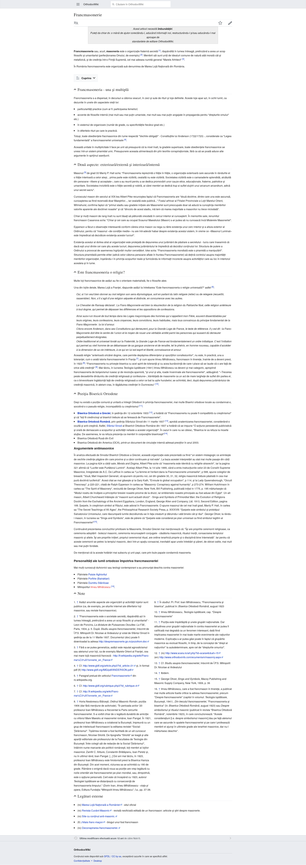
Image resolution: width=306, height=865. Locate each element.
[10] (156, 383)
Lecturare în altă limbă (76, 23)
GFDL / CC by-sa (112, 856)
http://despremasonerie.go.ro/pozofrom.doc (123, 641)
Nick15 (136, 838)
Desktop (98, 860)
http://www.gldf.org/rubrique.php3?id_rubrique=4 (110, 685)
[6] (213, 286)
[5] (85, 172)
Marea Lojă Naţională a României (101, 805)
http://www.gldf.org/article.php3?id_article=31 (108, 665)
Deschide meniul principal (78, 4)
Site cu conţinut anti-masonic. (98, 816)
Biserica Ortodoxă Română (93, 421)
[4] (125, 139)
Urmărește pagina (220, 23)
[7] (137, 358)
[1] (160, 50)
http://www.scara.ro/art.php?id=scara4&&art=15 (192, 653)
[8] (84, 362)
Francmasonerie (121, 675)
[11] (140, 405)
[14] (165, 433)
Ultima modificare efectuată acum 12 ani (102, 838)
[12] (150, 412)
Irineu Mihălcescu (100, 587)
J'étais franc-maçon (92, 822)
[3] (183, 58)
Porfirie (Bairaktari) (98, 578)
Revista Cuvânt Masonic (95, 810)
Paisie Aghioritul (97, 574)
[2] (141, 54)
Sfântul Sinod (114, 425)
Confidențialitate (82, 860)
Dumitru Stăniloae (98, 583)
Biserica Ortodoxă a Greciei (93, 413)
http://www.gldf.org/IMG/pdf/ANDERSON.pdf (106, 670)
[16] (112, 586)
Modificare (230, 23)
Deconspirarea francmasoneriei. (100, 828)
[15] (95, 521)
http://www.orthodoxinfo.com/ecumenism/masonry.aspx (190, 657)
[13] (166, 420)
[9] (96, 367)
